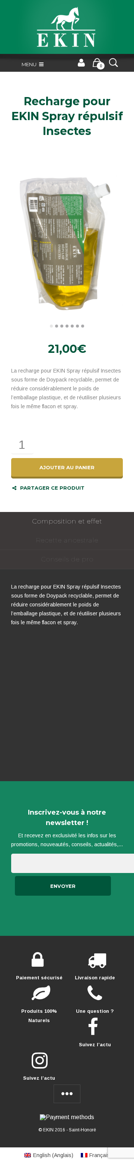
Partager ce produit (52, 488)
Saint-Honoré (82, 1130)
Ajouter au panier (67, 467)
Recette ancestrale (67, 540)
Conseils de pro (67, 559)
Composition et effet (67, 521)
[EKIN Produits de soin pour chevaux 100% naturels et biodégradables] (67, 27)
